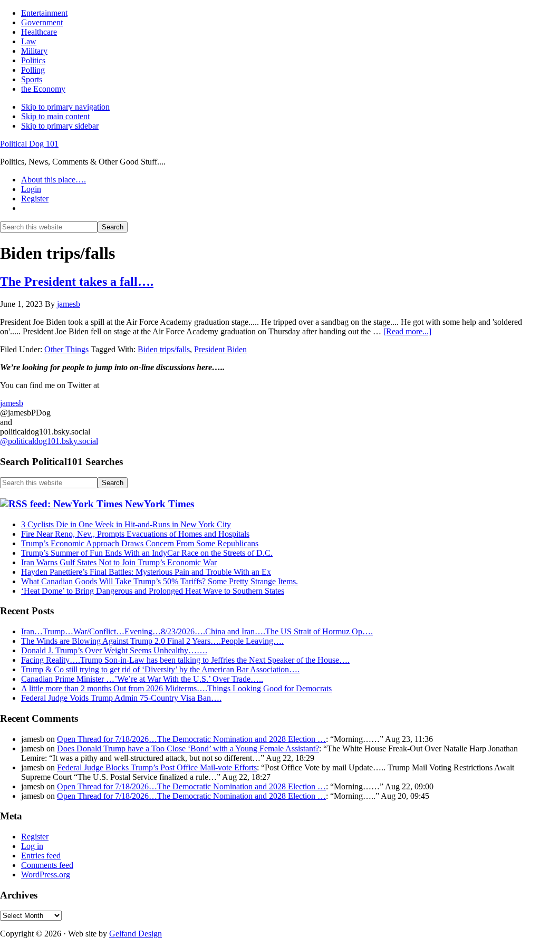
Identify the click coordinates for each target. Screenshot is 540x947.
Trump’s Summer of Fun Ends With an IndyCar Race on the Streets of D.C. (147, 552)
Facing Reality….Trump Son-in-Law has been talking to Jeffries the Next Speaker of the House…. (185, 659)
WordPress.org (45, 874)
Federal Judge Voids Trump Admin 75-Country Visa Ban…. (121, 697)
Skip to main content (55, 116)
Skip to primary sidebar (60, 125)
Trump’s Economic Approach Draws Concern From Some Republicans (139, 543)
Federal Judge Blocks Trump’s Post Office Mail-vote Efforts (157, 767)
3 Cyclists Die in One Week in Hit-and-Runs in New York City (126, 524)
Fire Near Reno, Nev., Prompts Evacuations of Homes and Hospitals (135, 533)
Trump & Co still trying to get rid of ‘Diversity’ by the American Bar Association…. (160, 669)
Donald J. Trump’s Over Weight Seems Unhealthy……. (114, 650)
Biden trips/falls (164, 349)
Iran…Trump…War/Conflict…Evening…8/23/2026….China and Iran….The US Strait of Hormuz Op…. (197, 631)
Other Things (66, 349)
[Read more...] (407, 331)
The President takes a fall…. (76, 281)
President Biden (220, 349)
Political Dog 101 (29, 143)
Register (35, 836)
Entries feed (41, 855)
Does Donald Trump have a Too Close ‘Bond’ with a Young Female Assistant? (188, 748)
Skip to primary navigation (65, 106)
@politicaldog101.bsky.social (49, 441)
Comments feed (47, 865)
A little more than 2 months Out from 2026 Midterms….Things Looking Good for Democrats (176, 688)
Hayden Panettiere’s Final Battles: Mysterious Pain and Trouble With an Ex (146, 571)
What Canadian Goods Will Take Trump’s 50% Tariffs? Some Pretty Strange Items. (159, 581)
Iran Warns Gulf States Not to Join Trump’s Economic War (119, 562)
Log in (32, 846)
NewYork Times (159, 503)
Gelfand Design (135, 933)
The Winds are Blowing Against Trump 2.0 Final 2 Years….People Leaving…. (152, 640)
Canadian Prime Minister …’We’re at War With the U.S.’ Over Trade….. (142, 678)
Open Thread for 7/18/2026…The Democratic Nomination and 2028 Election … (191, 739)
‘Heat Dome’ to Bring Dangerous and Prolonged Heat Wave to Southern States (152, 590)
